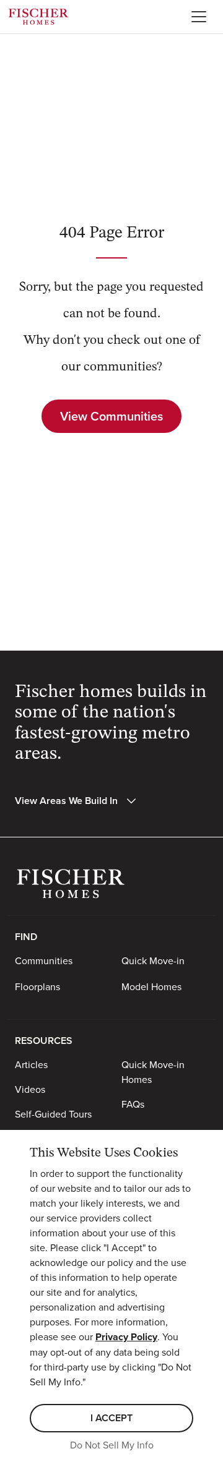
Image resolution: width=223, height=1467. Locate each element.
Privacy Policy (126, 1337)
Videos (30, 1089)
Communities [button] (43, 960)
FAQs (132, 1104)
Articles (31, 1064)
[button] (76, 800)
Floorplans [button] (37, 986)
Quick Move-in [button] (153, 960)
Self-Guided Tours (53, 1114)
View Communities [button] (111, 416)
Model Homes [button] (151, 986)
